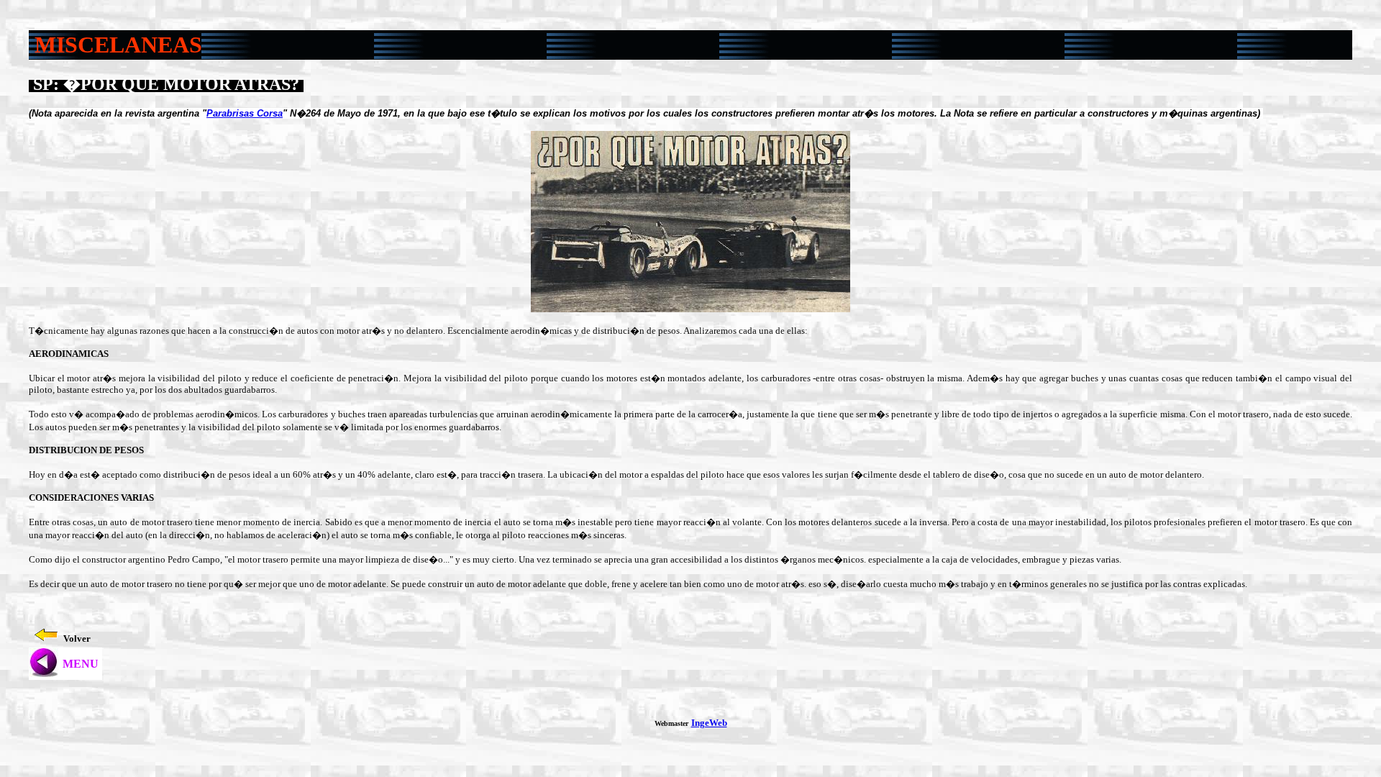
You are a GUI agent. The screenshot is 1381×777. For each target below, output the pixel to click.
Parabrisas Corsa (244, 113)
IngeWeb (709, 722)
